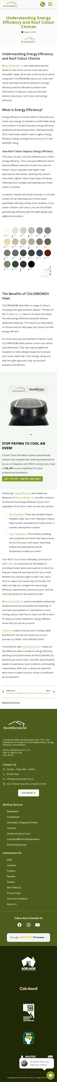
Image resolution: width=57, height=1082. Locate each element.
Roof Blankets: (16, 514)
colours (18, 314)
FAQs (9, 859)
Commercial (13, 816)
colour (10, 563)
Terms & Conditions (17, 898)
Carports (11, 828)
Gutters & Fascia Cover (18, 833)
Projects (11, 870)
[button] (5, 405)
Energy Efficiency (22, 493)
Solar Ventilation (17, 534)
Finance (11, 881)
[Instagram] (28, 925)
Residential (12, 811)
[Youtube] (37, 925)
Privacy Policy (14, 893)
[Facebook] (19, 925)
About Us (12, 904)
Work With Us (14, 887)
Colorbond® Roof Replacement (23, 839)
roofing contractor (32, 646)
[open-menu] (50, 4)
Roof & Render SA (14, 65)
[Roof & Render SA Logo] (10, 4)
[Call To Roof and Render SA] (42, 4)
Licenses (11, 865)
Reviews (11, 876)
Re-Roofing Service (16, 844)
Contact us (7, 630)
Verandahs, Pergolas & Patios (22, 822)
